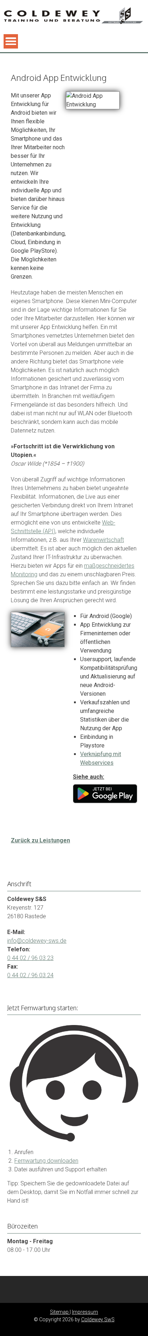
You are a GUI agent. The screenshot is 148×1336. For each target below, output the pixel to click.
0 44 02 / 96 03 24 (30, 975)
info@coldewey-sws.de (36, 940)
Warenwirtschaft (103, 539)
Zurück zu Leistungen (40, 840)
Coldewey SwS (98, 1319)
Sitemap (60, 1312)
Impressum (85, 1312)
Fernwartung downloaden (46, 1160)
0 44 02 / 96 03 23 (30, 958)
